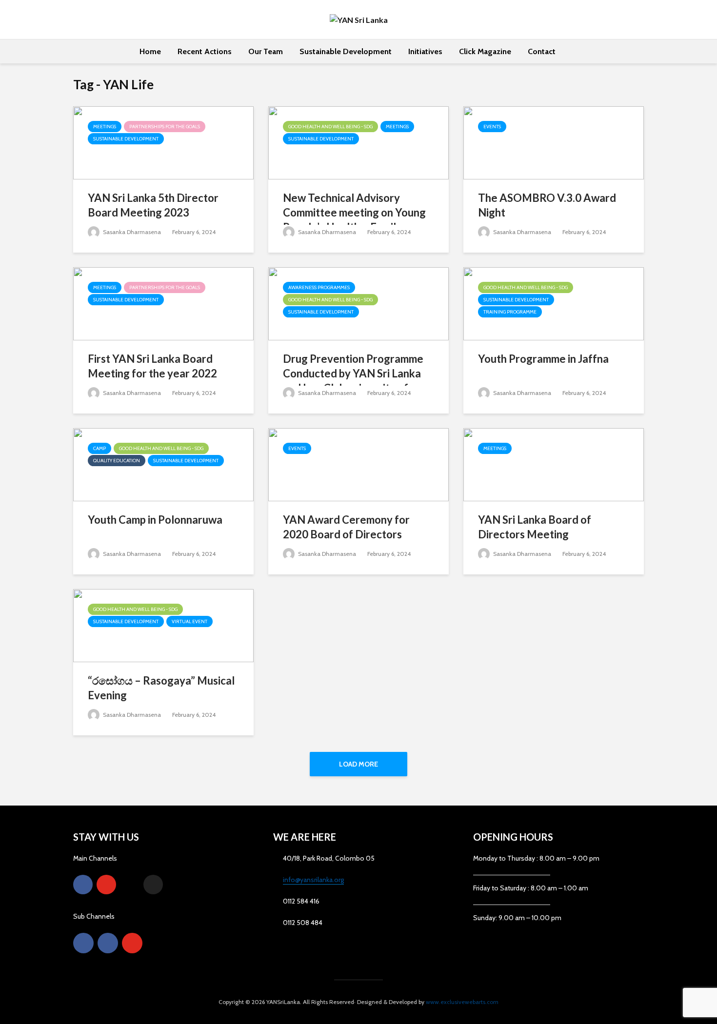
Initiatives (425, 51)
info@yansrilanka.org (313, 879)
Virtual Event (189, 621)
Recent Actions (205, 51)
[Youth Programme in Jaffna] (553, 303)
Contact (542, 51)
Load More (358, 764)
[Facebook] (83, 884)
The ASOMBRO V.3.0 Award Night (547, 205)
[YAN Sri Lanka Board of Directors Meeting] (553, 464)
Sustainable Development (345, 51)
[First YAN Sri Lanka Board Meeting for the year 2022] (163, 303)
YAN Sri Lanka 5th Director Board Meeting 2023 (153, 205)
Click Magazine (485, 51)
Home (150, 51)
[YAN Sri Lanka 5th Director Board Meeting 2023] (163, 142)
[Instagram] (129, 884)
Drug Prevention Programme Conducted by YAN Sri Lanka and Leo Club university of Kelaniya (353, 380)
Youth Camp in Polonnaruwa (155, 519)
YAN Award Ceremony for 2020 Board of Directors (346, 527)
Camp (99, 448)
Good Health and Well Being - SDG (330, 126)
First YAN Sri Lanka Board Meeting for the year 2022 (152, 366)
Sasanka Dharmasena (131, 232)
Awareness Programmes (319, 287)
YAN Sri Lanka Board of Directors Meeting (534, 527)
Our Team (265, 51)
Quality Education (116, 460)
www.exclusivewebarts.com (462, 1001)
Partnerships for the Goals (164, 126)
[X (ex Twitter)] (153, 884)
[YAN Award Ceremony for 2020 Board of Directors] (358, 464)
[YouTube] (106, 884)
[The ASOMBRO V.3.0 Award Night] (553, 142)
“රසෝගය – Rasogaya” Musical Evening (161, 688)
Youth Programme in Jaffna (543, 358)
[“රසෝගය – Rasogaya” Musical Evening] (163, 625)
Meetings (104, 126)
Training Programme (510, 312)
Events (492, 126)
